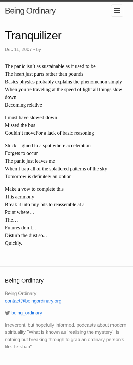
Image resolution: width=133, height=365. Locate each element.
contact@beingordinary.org (33, 300)
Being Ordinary (30, 10)
